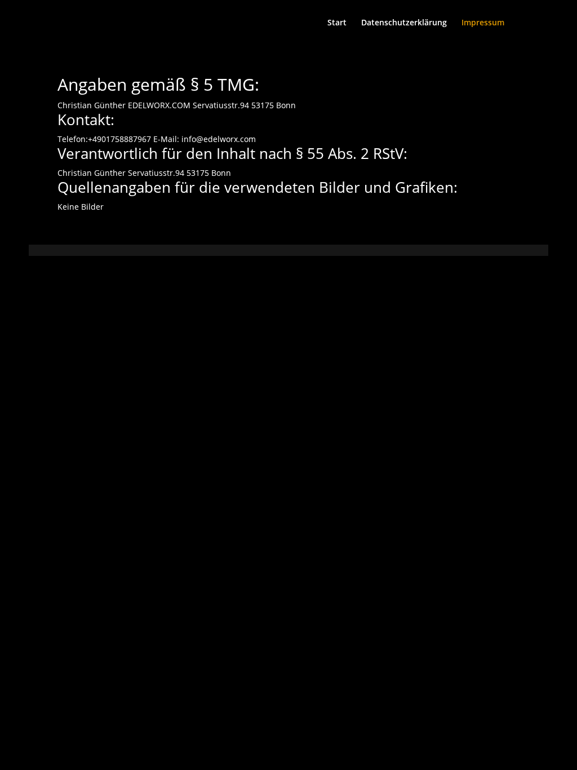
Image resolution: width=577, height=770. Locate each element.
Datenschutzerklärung (404, 23)
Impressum (482, 23)
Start (337, 23)
